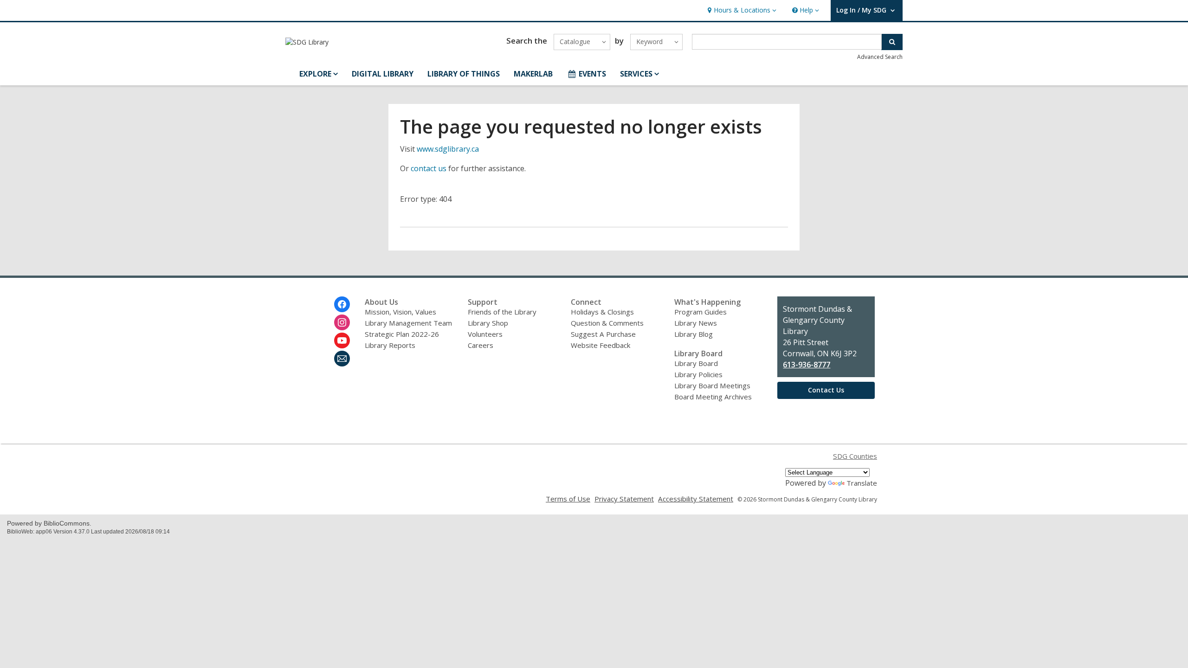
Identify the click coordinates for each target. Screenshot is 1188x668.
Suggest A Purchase (603, 334)
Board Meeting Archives (713, 396)
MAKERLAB (533, 74)
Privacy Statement (624, 498)
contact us (428, 168)
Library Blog (693, 334)
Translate (861, 483)
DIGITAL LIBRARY (382, 74)
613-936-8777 (806, 365)
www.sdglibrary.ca (448, 149)
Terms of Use (568, 498)
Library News (695, 323)
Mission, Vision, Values (400, 311)
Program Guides (700, 311)
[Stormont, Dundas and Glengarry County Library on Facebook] (342, 304)
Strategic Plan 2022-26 (402, 334)
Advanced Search (880, 57)
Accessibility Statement (695, 498)
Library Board (696, 363)
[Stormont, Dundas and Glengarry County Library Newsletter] (342, 358)
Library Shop (488, 323)
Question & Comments (607, 323)
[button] (741, 10)
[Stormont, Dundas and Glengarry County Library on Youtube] (342, 340)
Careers (480, 345)
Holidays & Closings (602, 311)
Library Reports (390, 345)
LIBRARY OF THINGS (463, 74)
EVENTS (592, 74)
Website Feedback (600, 345)
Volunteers (485, 334)
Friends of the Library (502, 311)
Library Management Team (408, 323)
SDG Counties (855, 456)
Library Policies (698, 374)
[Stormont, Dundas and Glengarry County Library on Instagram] (342, 322)
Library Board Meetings (712, 385)
